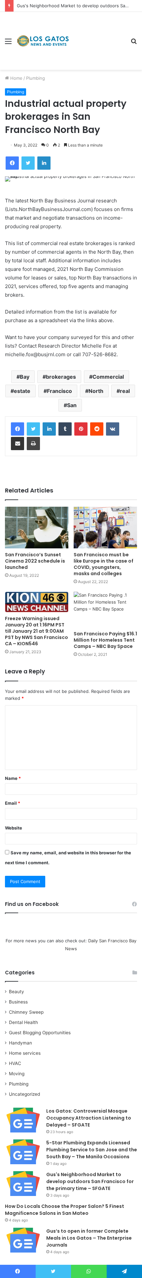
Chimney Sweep (26, 1012)
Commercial (108, 376)
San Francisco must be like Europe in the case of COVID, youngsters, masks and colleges (103, 564)
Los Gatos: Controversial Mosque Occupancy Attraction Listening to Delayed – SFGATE (88, 1118)
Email (12, 803)
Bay (24, 376)
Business (18, 1001)
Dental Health (23, 1022)
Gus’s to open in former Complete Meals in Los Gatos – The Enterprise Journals (89, 1238)
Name (13, 778)
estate (22, 391)
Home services (25, 1053)
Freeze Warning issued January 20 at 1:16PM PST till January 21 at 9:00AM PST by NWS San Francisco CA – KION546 (36, 631)
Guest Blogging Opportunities (40, 1032)
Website (13, 828)
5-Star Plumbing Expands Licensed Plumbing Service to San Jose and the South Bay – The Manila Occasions (91, 1149)
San (72, 405)
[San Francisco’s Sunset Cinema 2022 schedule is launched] (36, 527)
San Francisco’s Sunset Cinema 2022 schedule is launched (35, 561)
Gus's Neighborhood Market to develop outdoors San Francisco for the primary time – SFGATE (90, 1181)
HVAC (15, 1063)
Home (15, 78)
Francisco (59, 391)
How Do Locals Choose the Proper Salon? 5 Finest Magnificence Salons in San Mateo (64, 1209)
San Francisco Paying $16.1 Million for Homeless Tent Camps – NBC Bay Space (105, 640)
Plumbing (35, 78)
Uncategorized (24, 1094)
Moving (16, 1073)
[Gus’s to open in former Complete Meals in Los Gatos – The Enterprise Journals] (23, 1240)
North (96, 391)
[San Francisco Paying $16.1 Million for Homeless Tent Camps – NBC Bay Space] (105, 609)
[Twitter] (33, 429)
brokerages (61, 376)
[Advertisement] (97, 36)
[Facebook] (17, 429)
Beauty (16, 991)
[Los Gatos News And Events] (43, 41)
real (125, 391)
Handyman (20, 1042)
